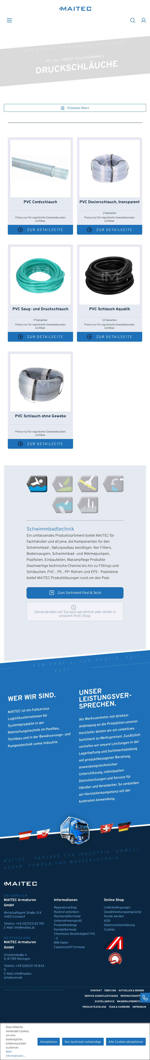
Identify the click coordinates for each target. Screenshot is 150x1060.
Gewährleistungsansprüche (122, 912)
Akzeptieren (48, 1042)
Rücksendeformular (67, 916)
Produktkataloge (65, 925)
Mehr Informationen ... (16, 1054)
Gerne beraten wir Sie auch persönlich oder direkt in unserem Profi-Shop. (75, 614)
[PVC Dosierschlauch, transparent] (109, 168)
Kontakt (96, 990)
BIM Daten (61, 943)
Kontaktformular (65, 930)
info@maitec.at (24, 928)
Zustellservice (104, 1001)
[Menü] (9, 20)
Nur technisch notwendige (83, 1042)
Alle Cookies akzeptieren (126, 1042)
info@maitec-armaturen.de (18, 976)
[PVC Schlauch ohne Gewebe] (40, 383)
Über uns (110, 990)
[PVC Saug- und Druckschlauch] (40, 275)
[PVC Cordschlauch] (40, 168)
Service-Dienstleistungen (101, 996)
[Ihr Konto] (143, 20)
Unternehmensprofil (68, 921)
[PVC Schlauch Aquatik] (109, 275)
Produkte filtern (77, 108)
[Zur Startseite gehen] (75, 8)
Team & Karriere (119, 1007)
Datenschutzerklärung (119, 925)
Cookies (109, 930)
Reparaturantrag (65, 908)
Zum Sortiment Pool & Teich (79, 593)
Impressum (139, 1007)
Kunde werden (114, 916)
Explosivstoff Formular (69, 947)
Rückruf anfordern (66, 912)
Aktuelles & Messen (131, 990)
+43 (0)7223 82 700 (30, 924)
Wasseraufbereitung (130, 1001)
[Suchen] (132, 20)
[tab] (37, 483)
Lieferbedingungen (117, 908)
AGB (107, 921)
